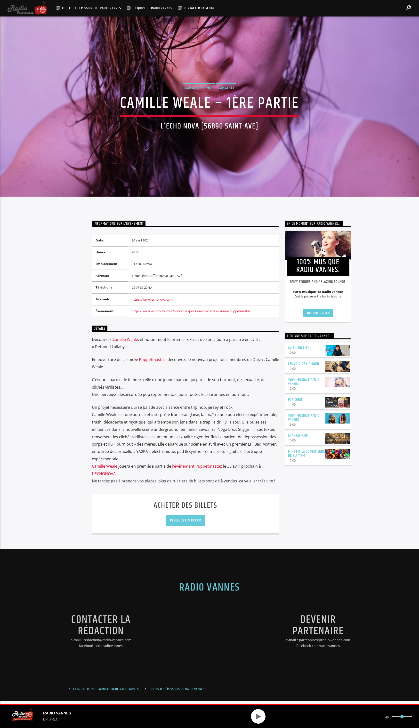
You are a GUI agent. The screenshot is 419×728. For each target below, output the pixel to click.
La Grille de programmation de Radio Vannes (106, 689)
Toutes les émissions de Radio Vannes (91, 8)
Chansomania (298, 436)
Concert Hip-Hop (199, 87)
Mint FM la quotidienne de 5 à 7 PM (306, 453)
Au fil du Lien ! (300, 348)
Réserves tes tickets (185, 520)
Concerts (226, 87)
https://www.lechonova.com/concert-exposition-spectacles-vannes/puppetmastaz (191, 311)
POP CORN (295, 400)
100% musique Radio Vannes (303, 382)
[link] (125, 339)
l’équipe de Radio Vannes (152, 8)
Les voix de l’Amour (303, 364)
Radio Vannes (209, 587)
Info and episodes (318, 313)
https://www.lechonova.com (152, 299)
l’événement (197, 466)
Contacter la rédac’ (199, 8)
